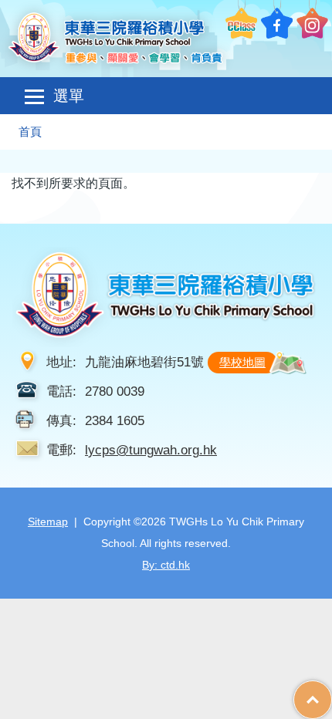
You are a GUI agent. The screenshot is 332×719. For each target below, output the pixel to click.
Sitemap (48, 521)
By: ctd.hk (166, 565)
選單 (68, 95)
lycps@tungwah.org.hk (151, 450)
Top (331, 692)
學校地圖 (242, 362)
